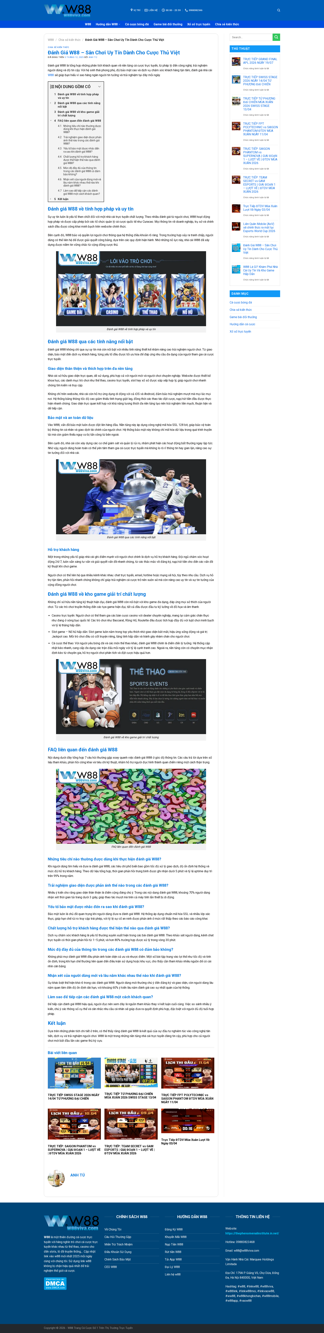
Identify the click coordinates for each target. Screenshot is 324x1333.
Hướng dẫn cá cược (242, 324)
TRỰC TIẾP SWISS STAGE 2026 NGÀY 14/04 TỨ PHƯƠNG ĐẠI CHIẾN (73, 1096)
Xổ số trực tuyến (198, 24)
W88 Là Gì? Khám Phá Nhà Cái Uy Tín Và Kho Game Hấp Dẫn (260, 270)
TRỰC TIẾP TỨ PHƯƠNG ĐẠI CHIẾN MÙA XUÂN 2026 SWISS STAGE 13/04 (130, 1095)
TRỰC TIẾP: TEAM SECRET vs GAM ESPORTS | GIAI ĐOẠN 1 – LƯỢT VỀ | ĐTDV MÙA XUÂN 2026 (129, 1149)
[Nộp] (276, 37)
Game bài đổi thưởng (168, 24)
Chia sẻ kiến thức (227, 24)
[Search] (278, 10)
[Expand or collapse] (99, 87)
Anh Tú (93, 57)
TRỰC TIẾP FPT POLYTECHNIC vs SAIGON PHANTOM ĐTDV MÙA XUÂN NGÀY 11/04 (187, 1098)
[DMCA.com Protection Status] (55, 1283)
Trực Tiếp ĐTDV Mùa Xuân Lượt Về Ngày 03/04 (185, 1141)
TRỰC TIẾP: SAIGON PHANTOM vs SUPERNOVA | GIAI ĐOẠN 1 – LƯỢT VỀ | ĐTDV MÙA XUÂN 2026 (74, 1149)
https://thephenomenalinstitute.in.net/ (252, 1233)
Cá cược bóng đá (137, 24)
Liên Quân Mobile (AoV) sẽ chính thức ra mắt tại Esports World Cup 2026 (259, 227)
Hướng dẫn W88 (107, 24)
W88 (88, 24)
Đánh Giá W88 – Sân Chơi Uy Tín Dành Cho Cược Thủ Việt (260, 249)
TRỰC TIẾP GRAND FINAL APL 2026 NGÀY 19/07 (260, 60)
